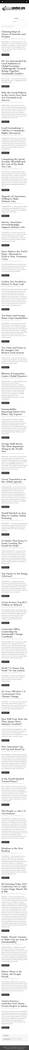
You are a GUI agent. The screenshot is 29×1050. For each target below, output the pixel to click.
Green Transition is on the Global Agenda (13, 480)
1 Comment (20, 168)
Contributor (5, 1008)
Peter (4, 978)
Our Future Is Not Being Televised (14, 575)
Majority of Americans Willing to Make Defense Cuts (13, 199)
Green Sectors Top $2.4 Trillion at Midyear (14, 603)
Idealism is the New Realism (12, 849)
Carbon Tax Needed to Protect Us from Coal (13, 283)
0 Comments (22, 38)
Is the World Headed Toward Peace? (12, 780)
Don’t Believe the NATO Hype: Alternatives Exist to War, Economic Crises (14, 255)
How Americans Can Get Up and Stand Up (13, 748)
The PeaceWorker (13, 1047)
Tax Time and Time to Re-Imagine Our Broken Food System (13, 350)
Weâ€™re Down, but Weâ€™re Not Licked (12, 669)
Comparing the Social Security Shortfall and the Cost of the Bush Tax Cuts (13, 163)
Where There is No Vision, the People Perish (11, 974)
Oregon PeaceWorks (7, 38)
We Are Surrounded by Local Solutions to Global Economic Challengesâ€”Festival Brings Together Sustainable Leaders (13, 67)
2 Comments (16, 978)
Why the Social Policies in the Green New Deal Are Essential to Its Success (13, 96)
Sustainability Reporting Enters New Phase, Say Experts (13, 412)
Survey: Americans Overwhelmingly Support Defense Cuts (13, 224)
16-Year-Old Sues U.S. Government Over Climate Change (13, 694)
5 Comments (22, 893)
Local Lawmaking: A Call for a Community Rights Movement (13, 130)
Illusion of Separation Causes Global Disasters (14, 374)
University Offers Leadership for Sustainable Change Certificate (12, 633)
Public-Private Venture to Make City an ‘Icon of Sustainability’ (14, 939)
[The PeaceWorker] (14, 7)
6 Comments (20, 944)
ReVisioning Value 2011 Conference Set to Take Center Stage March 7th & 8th (14, 888)
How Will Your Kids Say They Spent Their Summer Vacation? (14, 721)
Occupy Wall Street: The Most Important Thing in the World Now (12, 448)
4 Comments (20, 638)
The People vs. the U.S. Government (13, 812)
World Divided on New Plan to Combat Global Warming (13, 515)
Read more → (5, 54)
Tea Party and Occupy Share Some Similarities (14, 316)
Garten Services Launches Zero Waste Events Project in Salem (14, 1003)
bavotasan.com (21, 1048)
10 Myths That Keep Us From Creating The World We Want (14, 543)
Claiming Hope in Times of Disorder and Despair (13, 34)
